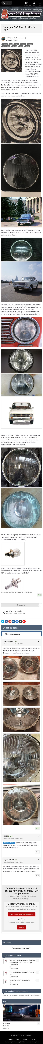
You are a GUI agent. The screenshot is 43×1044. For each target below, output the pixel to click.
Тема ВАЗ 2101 (19, 1035)
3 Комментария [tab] (12, 634)
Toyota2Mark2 (9, 641)
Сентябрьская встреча (18, 972)
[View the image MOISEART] (21, 1013)
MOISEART (6, 1023)
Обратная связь (29, 1039)
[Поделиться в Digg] (13, 621)
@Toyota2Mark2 (9, 843)
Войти (21, 927)
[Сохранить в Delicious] (17, 621)
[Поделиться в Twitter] (2, 621)
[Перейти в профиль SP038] (3, 39)
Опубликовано (13, 644)
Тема (17, 1039)
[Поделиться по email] (20, 621)
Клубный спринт (16, 980)
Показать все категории (21, 948)
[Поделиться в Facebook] (6, 621)
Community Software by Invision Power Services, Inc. (21, 1042)
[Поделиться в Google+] (9, 621)
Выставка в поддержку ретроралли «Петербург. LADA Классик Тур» (22, 961)
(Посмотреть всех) (21, 991)
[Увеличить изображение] (21, 121)
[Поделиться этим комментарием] (38, 641)
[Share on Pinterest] (24, 621)
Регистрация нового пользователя (21, 914)
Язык (10, 1039)
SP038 (14, 38)
